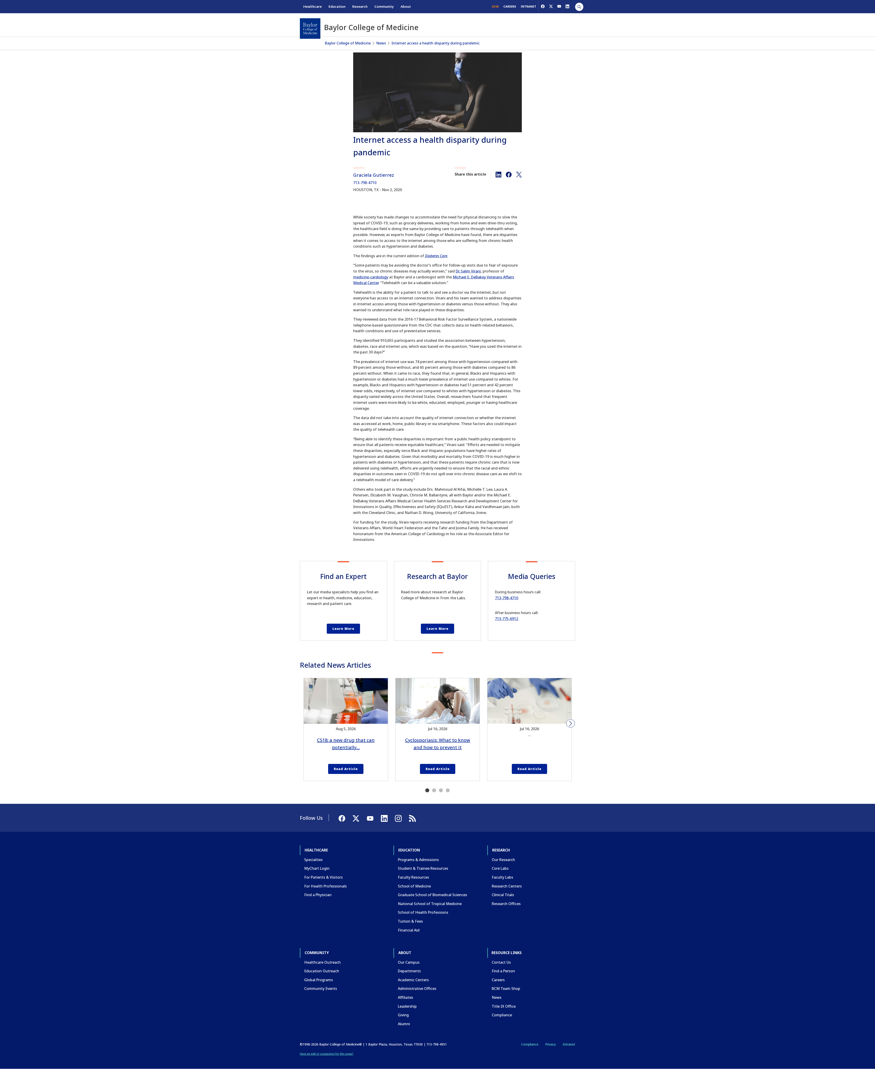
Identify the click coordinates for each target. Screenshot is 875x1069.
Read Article (346, 769)
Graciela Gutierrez (373, 175)
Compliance (502, 1014)
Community (384, 6)
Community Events (320, 988)
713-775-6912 (506, 618)
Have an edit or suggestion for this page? (326, 1054)
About (406, 6)
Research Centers (507, 886)
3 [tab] (441, 790)
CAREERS (509, 6)
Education (337, 6)
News (381, 43)
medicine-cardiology (370, 277)
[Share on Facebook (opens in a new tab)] (509, 174)
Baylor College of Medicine (348, 43)
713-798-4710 (364, 182)
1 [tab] (427, 790)
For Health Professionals (325, 886)
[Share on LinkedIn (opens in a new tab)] (498, 174)
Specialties (313, 859)
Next (570, 723)
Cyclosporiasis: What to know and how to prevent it (437, 743)
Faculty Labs (502, 877)
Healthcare (312, 6)
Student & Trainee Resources (423, 868)
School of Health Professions (423, 912)
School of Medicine (414, 886)
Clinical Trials (503, 894)
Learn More (343, 628)
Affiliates (405, 997)
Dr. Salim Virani (468, 271)
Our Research (503, 859)
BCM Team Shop (506, 988)
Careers (498, 979)
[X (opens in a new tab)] (551, 6)
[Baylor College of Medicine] (310, 28)
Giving (403, 1014)
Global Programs (318, 979)
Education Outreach (321, 970)
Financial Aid (408, 930)
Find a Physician (318, 894)
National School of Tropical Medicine (430, 903)
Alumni (404, 1023)
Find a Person (503, 970)
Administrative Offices (417, 988)
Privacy (550, 1044)
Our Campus (408, 962)
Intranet (569, 1044)
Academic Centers (413, 979)
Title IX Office (504, 1006)
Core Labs (500, 868)
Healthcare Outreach (322, 962)
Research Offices (506, 903)
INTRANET (528, 6)
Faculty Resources (413, 877)
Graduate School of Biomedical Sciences (432, 894)
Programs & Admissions (418, 859)
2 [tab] (434, 790)
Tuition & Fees (410, 921)
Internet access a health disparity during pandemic (435, 43)
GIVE (495, 6)
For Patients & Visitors (323, 877)
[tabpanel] (346, 729)
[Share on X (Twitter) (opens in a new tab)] (519, 174)
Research (360, 6)
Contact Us (501, 962)
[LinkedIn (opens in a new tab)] (567, 6)
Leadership (407, 1006)
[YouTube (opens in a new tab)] (559, 6)
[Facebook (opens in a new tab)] (543, 6)
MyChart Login (316, 868)
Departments (409, 970)
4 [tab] (447, 790)
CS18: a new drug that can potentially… (346, 743)
